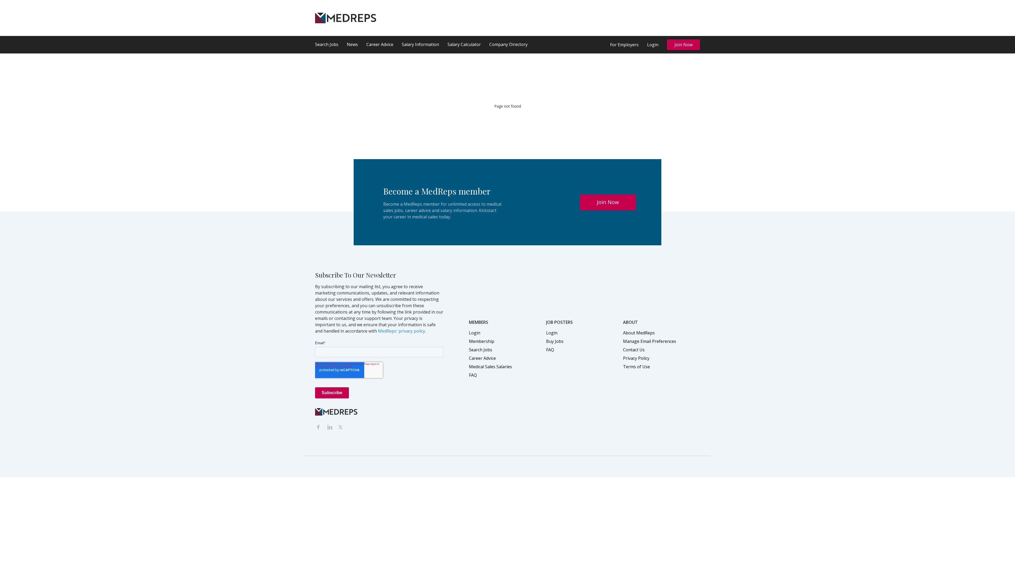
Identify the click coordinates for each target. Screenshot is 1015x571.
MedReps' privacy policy (401, 331)
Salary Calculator (464, 44)
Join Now (684, 45)
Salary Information (420, 44)
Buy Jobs (555, 341)
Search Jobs (326, 44)
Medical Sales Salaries (490, 367)
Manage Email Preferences (649, 341)
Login (652, 45)
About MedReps (639, 333)
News (352, 44)
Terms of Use (636, 367)
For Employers (624, 45)
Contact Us (634, 350)
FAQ (473, 375)
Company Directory (508, 44)
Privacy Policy (636, 358)
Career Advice (379, 44)
